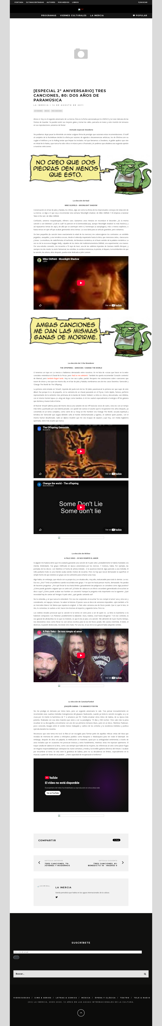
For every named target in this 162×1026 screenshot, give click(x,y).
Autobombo (38, 110)
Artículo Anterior (54, 860)
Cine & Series (43, 998)
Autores (51, 2)
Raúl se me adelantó (80, 375)
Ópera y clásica (105, 998)
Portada (19, 2)
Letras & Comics (66, 998)
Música (47, 110)
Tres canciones (57, 110)
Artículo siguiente (108, 860)
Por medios (63, 2)
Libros (75, 2)
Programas (48, 15)
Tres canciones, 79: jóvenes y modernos (57, 865)
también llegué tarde (55, 378)
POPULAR (141, 15)
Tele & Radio (142, 998)
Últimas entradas (35, 2)
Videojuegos (22, 998)
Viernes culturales (73, 15)
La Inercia (97, 15)
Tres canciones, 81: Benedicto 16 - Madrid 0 (102, 865)
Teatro (125, 998)
